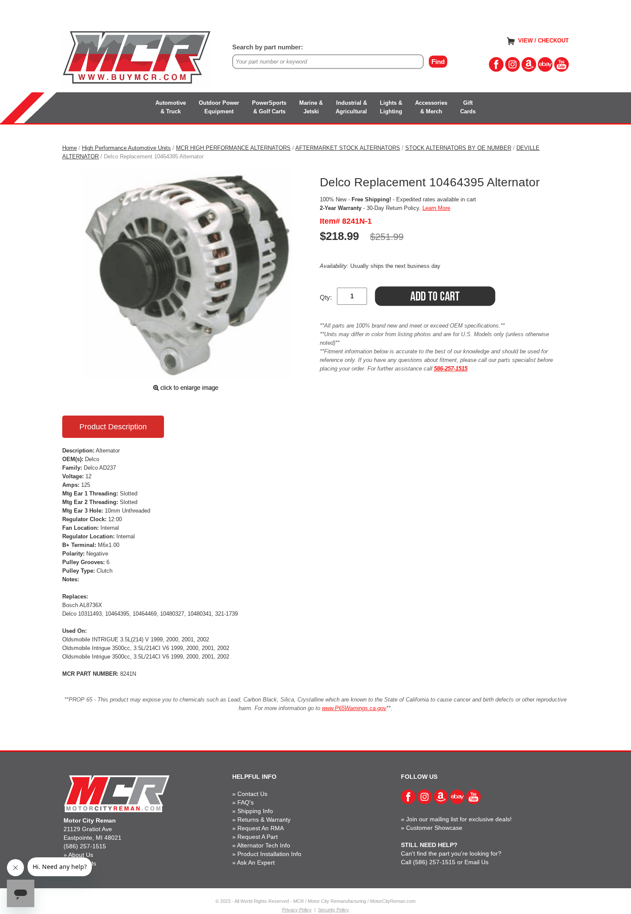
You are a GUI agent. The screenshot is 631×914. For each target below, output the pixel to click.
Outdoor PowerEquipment (219, 107)
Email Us (476, 862)
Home (69, 148)
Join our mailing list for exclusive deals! (459, 819)
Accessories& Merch (431, 107)
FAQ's (245, 802)
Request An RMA (260, 828)
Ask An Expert (256, 862)
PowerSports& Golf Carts (269, 107)
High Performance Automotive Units (126, 148)
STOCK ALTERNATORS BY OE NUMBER (458, 148)
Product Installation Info (269, 853)
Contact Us (252, 793)
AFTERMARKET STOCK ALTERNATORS (347, 148)
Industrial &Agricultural (351, 107)
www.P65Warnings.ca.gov (354, 708)
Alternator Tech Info (263, 845)
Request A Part (257, 836)
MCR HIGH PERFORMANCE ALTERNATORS (233, 148)
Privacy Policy (297, 909)
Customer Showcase (434, 827)
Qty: (326, 297)
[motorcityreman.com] (137, 58)
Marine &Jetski (311, 107)
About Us (80, 854)
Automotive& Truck (170, 107)
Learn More (436, 208)
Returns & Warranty (264, 819)
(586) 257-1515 (85, 846)
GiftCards (468, 107)
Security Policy (333, 909)
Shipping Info (255, 811)
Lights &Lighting (391, 107)
